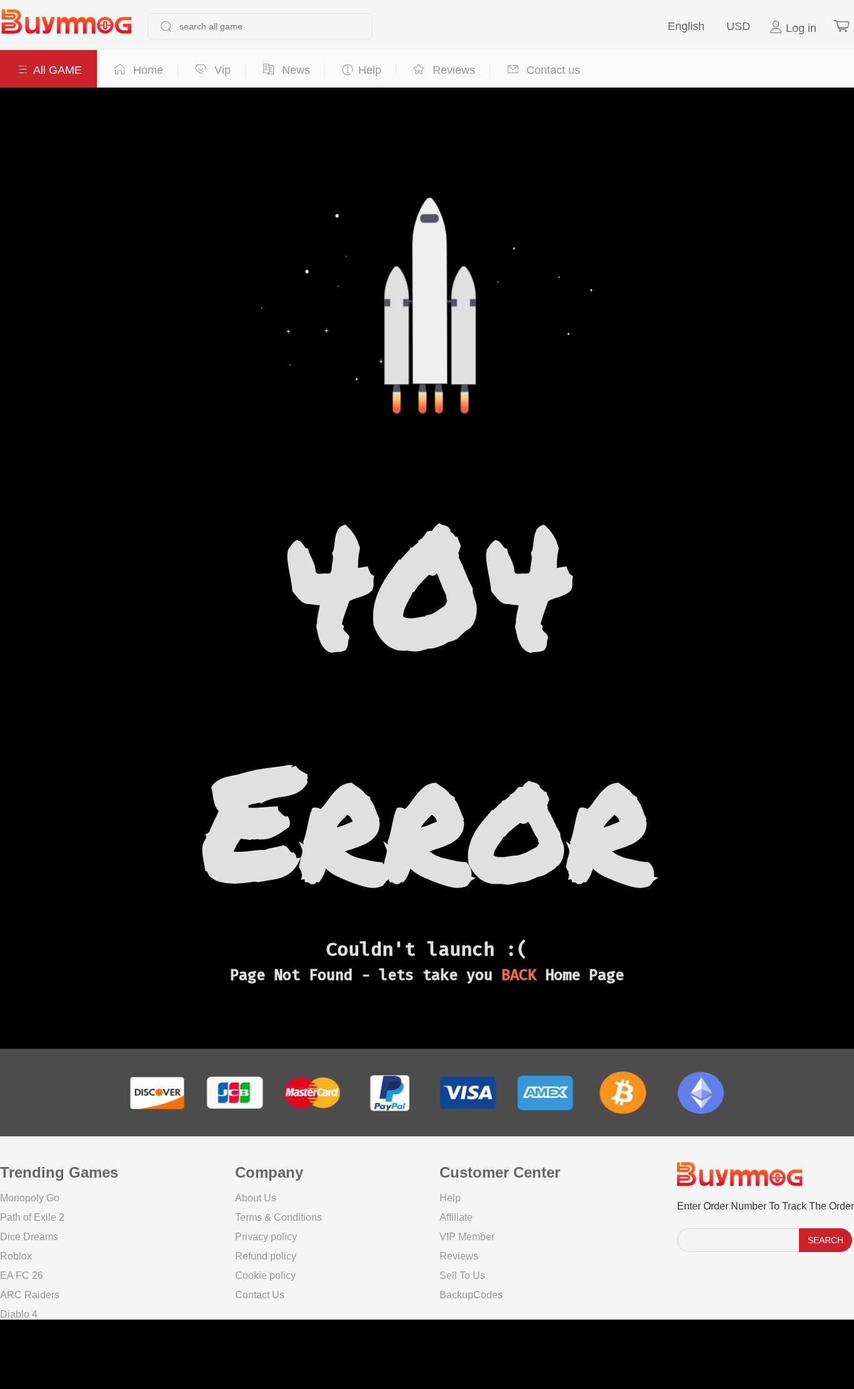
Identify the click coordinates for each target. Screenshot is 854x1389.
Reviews (459, 1256)
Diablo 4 (19, 1314)
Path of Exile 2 (32, 1217)
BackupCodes (471, 1295)
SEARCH (825, 1240)
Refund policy (265, 1256)
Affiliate (456, 1217)
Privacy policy (266, 1236)
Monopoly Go (29, 1198)
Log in (799, 28)
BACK (518, 975)
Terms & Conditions (278, 1217)
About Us (255, 1198)
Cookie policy (265, 1275)
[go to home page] (66, 26)
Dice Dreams (29, 1236)
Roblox (16, 1256)
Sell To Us (462, 1275)
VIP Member (467, 1236)
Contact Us (259, 1295)
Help (450, 1198)
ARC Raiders (29, 1295)
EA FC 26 (21, 1275)
